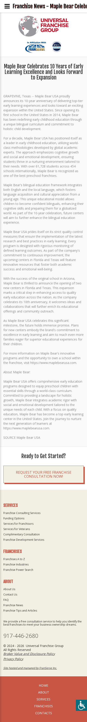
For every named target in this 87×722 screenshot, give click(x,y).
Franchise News (13, 605)
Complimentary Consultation (21, 534)
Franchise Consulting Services (21, 513)
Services (43, 699)
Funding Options (13, 518)
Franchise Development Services (23, 540)
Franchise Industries (16, 564)
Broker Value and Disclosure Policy (29, 654)
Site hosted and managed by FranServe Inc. (30, 668)
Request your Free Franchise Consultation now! (43, 474)
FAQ (6, 600)
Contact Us (10, 594)
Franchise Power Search (18, 570)
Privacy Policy (13, 659)
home (43, 685)
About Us (9, 589)
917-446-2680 (20, 635)
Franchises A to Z (14, 559)
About (43, 692)
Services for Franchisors (18, 524)
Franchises (43, 706)
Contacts (43, 713)
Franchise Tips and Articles (20, 610)
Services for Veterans (16, 529)
